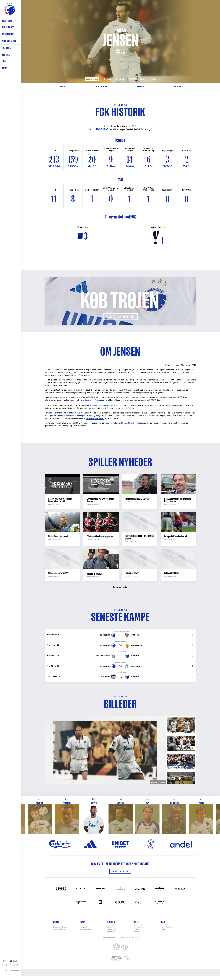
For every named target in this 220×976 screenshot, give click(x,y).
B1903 (163, 929)
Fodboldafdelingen (60, 927)
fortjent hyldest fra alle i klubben (129, 423)
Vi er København (9, 41)
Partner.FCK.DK (120, 871)
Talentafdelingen (59, 929)
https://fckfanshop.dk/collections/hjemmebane (68, 278)
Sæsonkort (111, 931)
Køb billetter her (112, 925)
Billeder (177, 86)
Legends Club (92, 79)
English (16, 961)
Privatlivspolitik (132, 937)
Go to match (120, 630)
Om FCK (137, 922)
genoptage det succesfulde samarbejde (67, 416)
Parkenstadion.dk (167, 927)
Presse (136, 929)
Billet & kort (7, 20)
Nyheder (140, 86)
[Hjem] (9, 9)
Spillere (56, 925)
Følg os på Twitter (17, 965)
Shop (4, 61)
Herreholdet (8, 27)
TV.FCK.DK (6, 47)
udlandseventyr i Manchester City (98, 405)
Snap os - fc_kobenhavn (6, 965)
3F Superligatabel (86, 929)
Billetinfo (110, 927)
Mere (4, 68)
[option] (105, 750)
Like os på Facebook (2, 965)
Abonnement (111, 929)
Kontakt (136, 931)
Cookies (121, 937)
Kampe (83, 922)
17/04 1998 (102, 129)
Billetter (111, 922)
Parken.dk (164, 925)
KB (162, 931)
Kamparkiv (84, 927)
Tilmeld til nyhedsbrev (10, 970)
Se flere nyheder (120, 587)
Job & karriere (139, 927)
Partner (6, 54)
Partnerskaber (139, 925)
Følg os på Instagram (10, 965)
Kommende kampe (86, 925)
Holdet (56, 922)
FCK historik (101, 86)
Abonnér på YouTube (13, 965)
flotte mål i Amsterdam (94, 400)
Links (163, 922)
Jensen (63, 86)
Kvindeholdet (8, 34)
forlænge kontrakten (95, 418)
